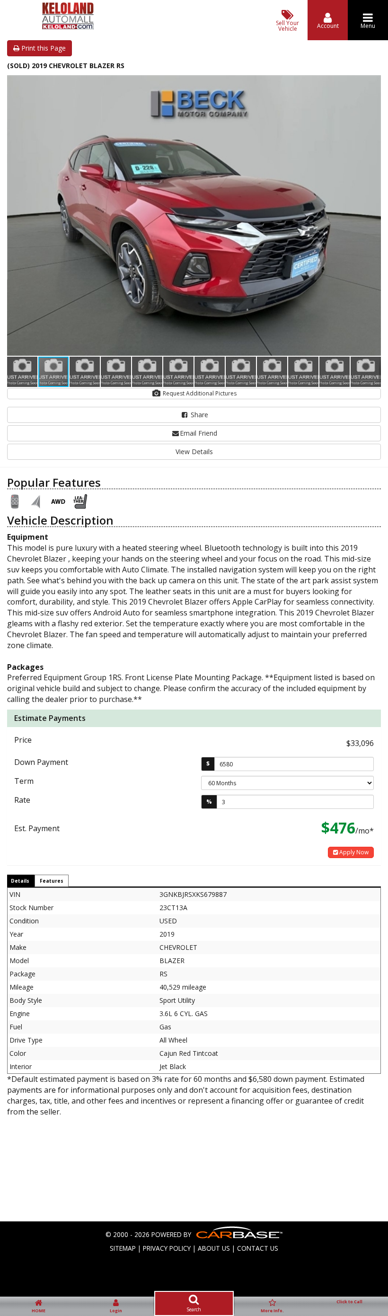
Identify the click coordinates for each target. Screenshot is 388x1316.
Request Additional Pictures (199, 393)
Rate (22, 800)
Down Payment (41, 762)
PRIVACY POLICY (167, 1248)
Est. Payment (37, 828)
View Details (194, 451)
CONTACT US (257, 1248)
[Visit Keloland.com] (67, 26)
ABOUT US (214, 1248)
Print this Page (42, 48)
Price (23, 740)
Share (198, 414)
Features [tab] (51, 880)
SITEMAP (123, 1248)
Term (24, 781)
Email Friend (198, 433)
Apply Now (353, 852)
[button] (372, 83)
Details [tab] (20, 880)
